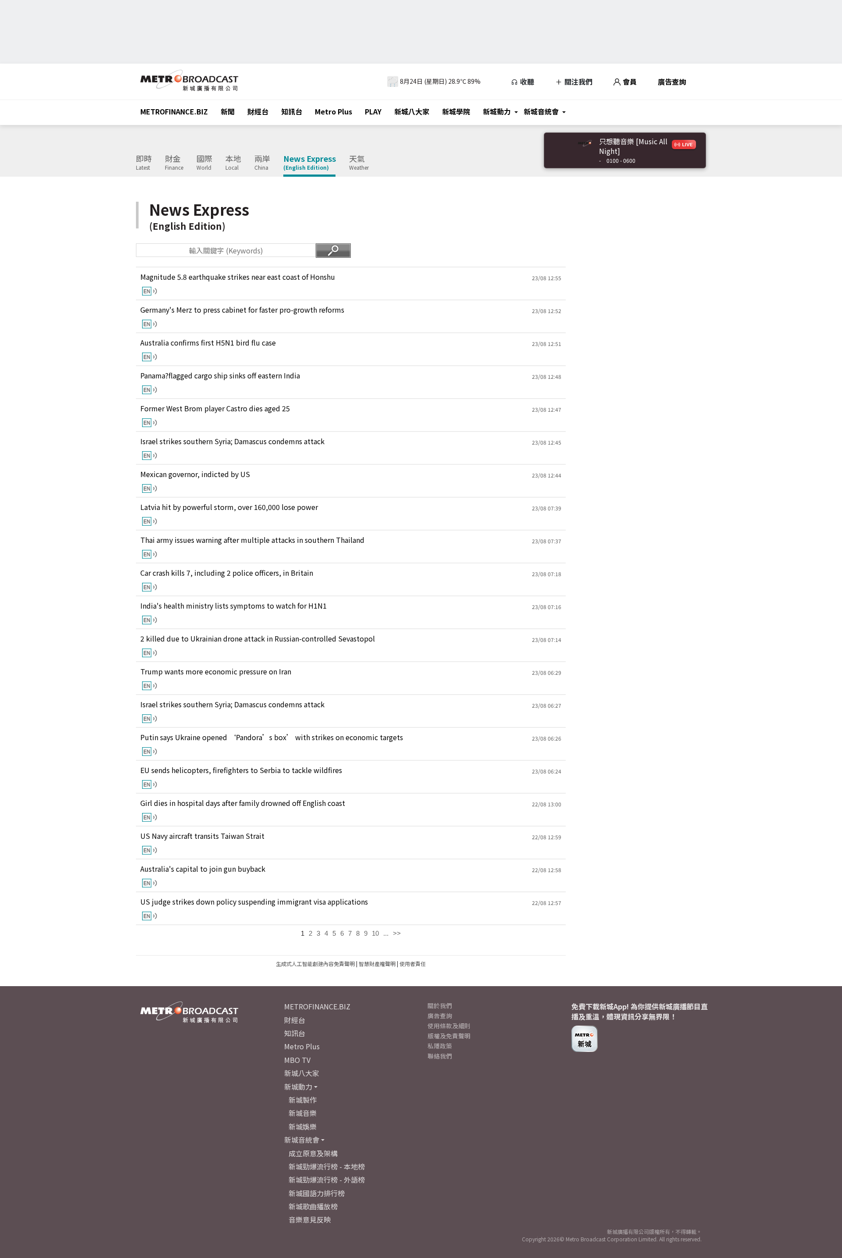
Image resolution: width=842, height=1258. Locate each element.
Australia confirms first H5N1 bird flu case (208, 343)
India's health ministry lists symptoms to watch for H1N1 (233, 606)
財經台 (257, 111)
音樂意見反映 (310, 1219)
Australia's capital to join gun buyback (202, 869)
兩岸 (262, 162)
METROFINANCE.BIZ (174, 111)
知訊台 (291, 111)
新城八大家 (411, 111)
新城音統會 (541, 111)
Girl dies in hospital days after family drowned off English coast (242, 803)
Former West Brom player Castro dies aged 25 (215, 408)
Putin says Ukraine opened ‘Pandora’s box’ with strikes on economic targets (271, 737)
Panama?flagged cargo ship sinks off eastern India (220, 376)
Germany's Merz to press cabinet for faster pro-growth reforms (242, 310)
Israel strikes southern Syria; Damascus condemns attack (232, 441)
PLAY (373, 111)
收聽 (526, 81)
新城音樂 (303, 1113)
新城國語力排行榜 (317, 1193)
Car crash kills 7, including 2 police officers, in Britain (226, 573)
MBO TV (297, 1060)
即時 (144, 162)
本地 (233, 162)
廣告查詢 (672, 81)
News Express (309, 162)
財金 (174, 162)
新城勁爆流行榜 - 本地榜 (327, 1166)
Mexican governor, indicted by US (195, 474)
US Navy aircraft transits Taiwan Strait (202, 836)
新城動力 (497, 111)
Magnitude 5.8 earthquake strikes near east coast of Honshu (237, 277)
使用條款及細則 (449, 1025)
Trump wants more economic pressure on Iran (215, 671)
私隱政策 (440, 1045)
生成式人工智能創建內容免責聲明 (315, 963)
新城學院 (456, 111)
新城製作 (303, 1099)
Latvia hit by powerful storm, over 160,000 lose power (229, 507)
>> (397, 933)
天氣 (359, 162)
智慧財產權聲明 (377, 963)
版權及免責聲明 (449, 1035)
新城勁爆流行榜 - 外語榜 (327, 1179)
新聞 (228, 111)
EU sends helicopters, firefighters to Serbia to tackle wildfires (241, 770)
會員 (629, 81)
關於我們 (440, 1005)
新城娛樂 (303, 1126)
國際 (204, 162)
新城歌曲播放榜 (313, 1206)
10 (375, 933)
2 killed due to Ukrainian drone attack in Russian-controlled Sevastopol (257, 639)
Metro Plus (333, 111)
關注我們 (577, 81)
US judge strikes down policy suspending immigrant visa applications (254, 902)
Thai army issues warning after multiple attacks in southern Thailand (252, 540)
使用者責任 (413, 963)
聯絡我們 (440, 1055)
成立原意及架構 (313, 1153)
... (386, 933)
